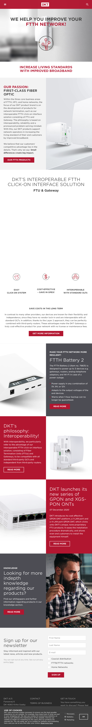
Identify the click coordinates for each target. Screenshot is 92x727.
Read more (59, 406)
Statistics (70, 717)
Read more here (47, 723)
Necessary (71, 714)
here (11, 662)
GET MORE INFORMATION (46, 333)
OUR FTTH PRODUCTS (18, 160)
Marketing (70, 720)
